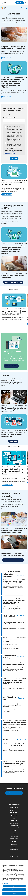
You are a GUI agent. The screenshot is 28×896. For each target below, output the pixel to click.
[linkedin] (12, 856)
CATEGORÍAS (20, 8)
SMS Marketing (14, 820)
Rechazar (14, 889)
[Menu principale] (25, 3)
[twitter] (15, 856)
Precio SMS (14, 834)
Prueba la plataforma (14, 812)
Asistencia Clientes (14, 807)
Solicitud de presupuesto (14, 810)
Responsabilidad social (14, 849)
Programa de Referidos (14, 836)
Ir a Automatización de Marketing (13, 560)
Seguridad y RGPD (14, 851)
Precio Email (14, 833)
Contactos (14, 809)
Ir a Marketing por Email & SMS (13, 282)
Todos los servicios (14, 825)
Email (14, 818)
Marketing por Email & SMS (6, 57)
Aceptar (14, 893)
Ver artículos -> (21, 575)
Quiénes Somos (14, 844)
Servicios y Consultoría (14, 838)
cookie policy (6, 883)
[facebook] (10, 856)
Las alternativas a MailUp (14, 827)
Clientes (14, 846)
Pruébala (19, 2)
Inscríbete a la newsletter (14, 793)
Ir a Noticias (13, 441)
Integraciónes (14, 822)
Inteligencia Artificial (14, 823)
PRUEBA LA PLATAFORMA (11, 366)
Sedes (14, 847)
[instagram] (17, 856)
